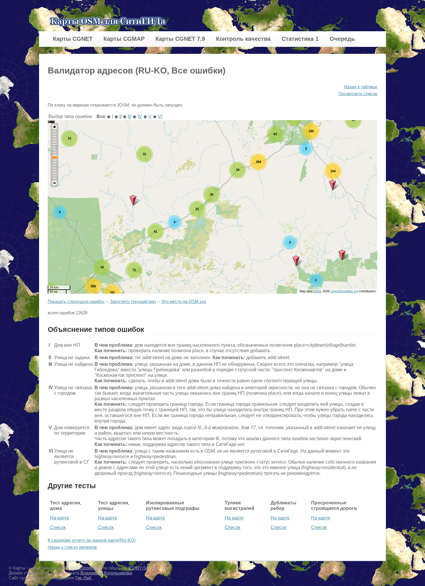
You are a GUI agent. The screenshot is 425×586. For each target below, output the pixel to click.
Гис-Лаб (84, 577)
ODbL (317, 291)
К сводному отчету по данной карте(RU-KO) (92, 540)
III (129, 116)
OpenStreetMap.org (344, 291)
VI (160, 116)
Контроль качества (243, 39)
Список (58, 527)
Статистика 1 (300, 39)
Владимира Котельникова (106, 572)
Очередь (342, 39)
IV (140, 116)
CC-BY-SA (138, 567)
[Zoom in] (54, 126)
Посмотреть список (358, 93)
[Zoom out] (54, 183)
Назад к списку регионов (72, 547)
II (120, 116)
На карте (59, 517)
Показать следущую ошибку (76, 301)
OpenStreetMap (85, 567)
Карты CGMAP (124, 39)
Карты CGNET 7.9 (180, 39)
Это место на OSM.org (183, 301)
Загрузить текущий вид (133, 301)
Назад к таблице (360, 86)
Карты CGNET (73, 39)
